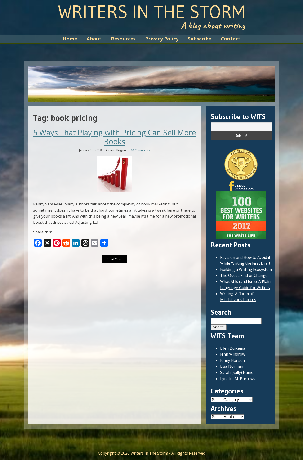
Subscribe (199, 39)
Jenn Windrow (232, 354)
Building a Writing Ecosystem (246, 269)
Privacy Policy (161, 39)
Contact (231, 39)
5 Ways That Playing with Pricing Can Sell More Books (114, 137)
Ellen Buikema (232, 348)
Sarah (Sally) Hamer (237, 372)
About (94, 39)
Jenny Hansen (232, 360)
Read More (114, 259)
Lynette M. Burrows (237, 378)
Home (70, 39)
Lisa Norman (231, 366)
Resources (123, 39)
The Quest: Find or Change (243, 275)
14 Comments (140, 150)
